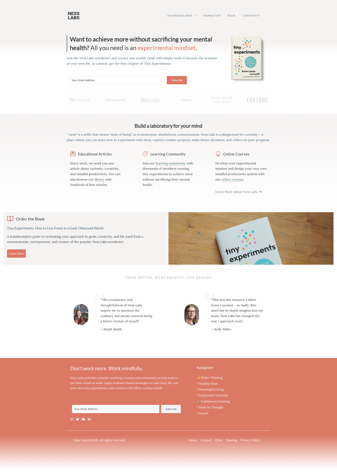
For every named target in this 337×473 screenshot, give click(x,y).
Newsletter (212, 15)
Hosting (231, 440)
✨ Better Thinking (210, 378)
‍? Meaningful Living (210, 389)
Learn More (16, 253)
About (193, 440)
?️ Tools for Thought (210, 407)
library (99, 179)
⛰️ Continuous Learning (213, 401)
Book (232, 15)
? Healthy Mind (207, 384)
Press (219, 440)
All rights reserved (112, 440)
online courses (232, 179)
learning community (171, 163)
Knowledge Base (179, 15)
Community (251, 15)
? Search (202, 413)
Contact (206, 440)
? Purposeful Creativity (212, 395)
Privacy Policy (250, 440)
